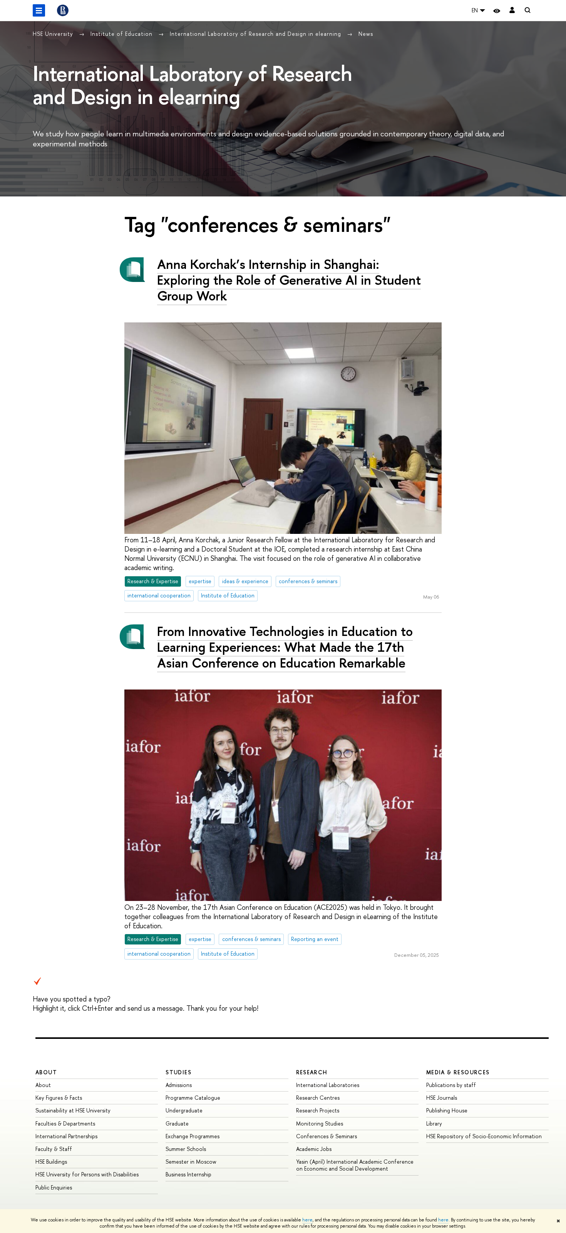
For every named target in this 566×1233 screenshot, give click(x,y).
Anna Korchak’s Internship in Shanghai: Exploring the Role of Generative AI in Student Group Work (289, 280)
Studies (178, 1072)
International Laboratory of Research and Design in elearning (256, 33)
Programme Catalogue (193, 1097)
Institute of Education (122, 33)
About (46, 1072)
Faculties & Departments (65, 1123)
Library (434, 1123)
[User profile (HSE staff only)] (512, 10)
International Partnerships (66, 1136)
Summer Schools (186, 1148)
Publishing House (446, 1110)
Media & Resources (458, 1072)
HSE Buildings (51, 1161)
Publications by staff (451, 1085)
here (307, 1220)
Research (312, 1072)
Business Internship (188, 1174)
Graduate (177, 1123)
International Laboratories (327, 1085)
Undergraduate (184, 1110)
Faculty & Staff (53, 1148)
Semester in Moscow (191, 1161)
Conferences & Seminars (326, 1136)
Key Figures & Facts (58, 1097)
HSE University (54, 33)
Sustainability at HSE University (73, 1110)
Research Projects (317, 1110)
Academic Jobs (314, 1148)
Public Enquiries (53, 1187)
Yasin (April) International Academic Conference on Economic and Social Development (355, 1165)
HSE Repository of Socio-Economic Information (484, 1136)
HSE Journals (441, 1097)
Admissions (179, 1085)
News (365, 33)
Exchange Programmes (192, 1136)
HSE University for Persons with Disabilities (87, 1174)
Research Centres (318, 1097)
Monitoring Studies (319, 1123)
